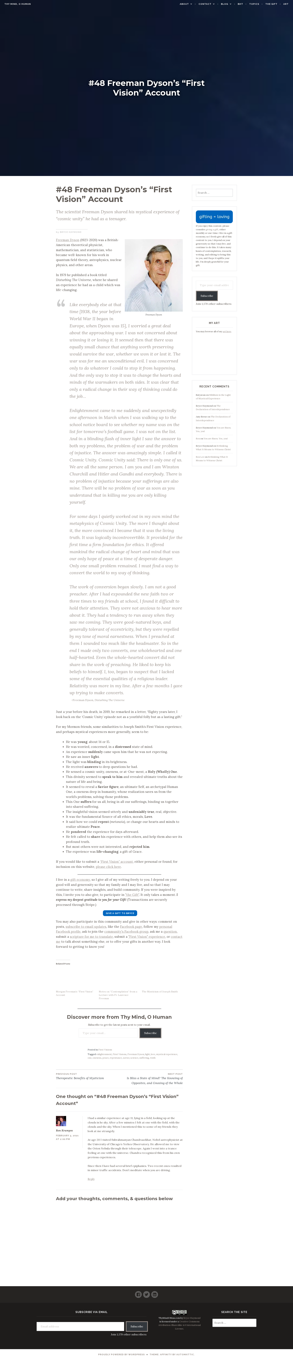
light (147, 1054)
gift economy (80, 880)
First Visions (105, 1049)
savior (126, 1057)
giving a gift (212, 229)
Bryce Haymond (71, 232)
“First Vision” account (116, 862)
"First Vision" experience (146, 937)
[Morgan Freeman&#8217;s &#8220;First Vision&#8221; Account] (75, 978)
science (134, 1057)
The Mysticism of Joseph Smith (160, 991)
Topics (254, 4)
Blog (224, 4)
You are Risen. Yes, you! (216, 438)
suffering (144, 1057)
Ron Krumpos (64, 1130)
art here (227, 331)
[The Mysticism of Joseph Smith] (161, 978)
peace (105, 1057)
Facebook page (131, 927)
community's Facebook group (126, 931)
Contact (205, 4)
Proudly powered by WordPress (121, 1354)
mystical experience (166, 1054)
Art (286, 4)
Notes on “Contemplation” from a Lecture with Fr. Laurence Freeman (118, 995)
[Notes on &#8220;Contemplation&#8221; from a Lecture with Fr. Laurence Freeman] (118, 978)
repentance (116, 1057)
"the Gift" (132, 895)
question (170, 931)
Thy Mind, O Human (17, 4)
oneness (97, 1057)
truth (152, 1057)
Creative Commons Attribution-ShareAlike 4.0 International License (179, 1325)
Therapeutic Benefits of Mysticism (80, 1076)
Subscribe (150, 1033)
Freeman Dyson (67, 240)
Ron (198, 438)
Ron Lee (200, 456)
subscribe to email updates (86, 927)
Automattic (185, 1354)
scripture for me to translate (91, 937)
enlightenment (104, 1054)
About (184, 4)
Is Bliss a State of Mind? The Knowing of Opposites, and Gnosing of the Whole (155, 1079)
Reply (91, 1179)
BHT (240, 4)
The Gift (271, 4)
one (90, 1057)
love (153, 1054)
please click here (108, 867)
